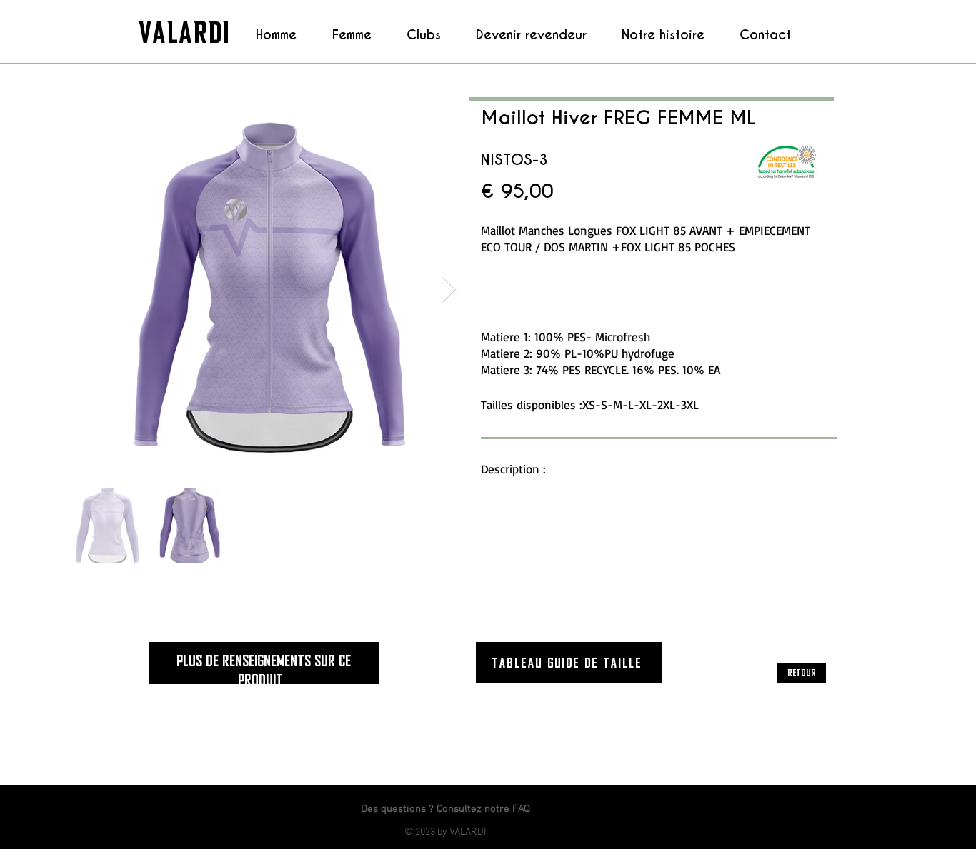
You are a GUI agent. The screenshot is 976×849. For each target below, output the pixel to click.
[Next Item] (449, 289)
